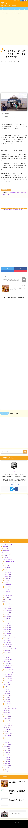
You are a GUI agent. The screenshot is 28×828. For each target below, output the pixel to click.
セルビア (7, 650)
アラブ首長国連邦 (8, 659)
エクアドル (7, 587)
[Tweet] (7, 268)
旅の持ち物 (5, 546)
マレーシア (7, 737)
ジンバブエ (7, 703)
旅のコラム (5, 552)
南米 (5, 582)
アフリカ (6, 682)
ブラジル (7, 597)
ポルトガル (7, 765)
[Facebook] (23, 0)
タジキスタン (8, 676)
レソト (6, 706)
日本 (6, 771)
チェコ (6, 623)
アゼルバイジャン (8, 669)
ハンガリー (7, 625)
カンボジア (7, 738)
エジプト (7, 684)
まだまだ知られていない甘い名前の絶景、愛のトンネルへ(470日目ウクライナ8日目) (17, 792)
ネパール (7, 721)
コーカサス (6, 661)
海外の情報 (4, 555)
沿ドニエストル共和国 (9, 637)
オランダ (7, 752)
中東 (5, 654)
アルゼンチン (8, 595)
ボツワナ (7, 701)
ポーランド (7, 621)
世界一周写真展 (6, 554)
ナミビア (7, 710)
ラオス (6, 742)
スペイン (7, 763)
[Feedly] (27, 0)
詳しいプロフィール (15, 484)
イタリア (7, 757)
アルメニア (7, 667)
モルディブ (7, 718)
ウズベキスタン (8, 674)
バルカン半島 (7, 638)
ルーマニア (7, 633)
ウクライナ (17, 61)
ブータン (7, 723)
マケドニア (7, 642)
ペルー (6, 589)
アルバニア (7, 640)
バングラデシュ (8, 725)
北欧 (5, 601)
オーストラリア (8, 559)
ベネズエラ (7, 586)
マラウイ (7, 697)
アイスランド (8, 604)
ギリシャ (7, 761)
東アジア (6, 767)
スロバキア (7, 627)
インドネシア (8, 735)
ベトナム (7, 740)
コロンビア (7, 584)
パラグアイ (7, 599)
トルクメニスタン (8, 672)
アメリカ (7, 567)
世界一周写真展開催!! (16, 0)
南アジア (6, 714)
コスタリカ (7, 578)
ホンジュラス (8, 574)
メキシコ (7, 569)
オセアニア (6, 557)
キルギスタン (8, 678)
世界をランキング (7, 544)
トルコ (6, 655)
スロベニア (7, 652)
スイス (6, 754)
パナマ (6, 580)
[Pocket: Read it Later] (20, 271)
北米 (5, 563)
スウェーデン (8, 608)
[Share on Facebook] (20, 268)
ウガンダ (7, 691)
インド (7, 720)
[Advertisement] (14, 30)
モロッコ (7, 712)
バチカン (7, 759)
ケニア (6, 689)
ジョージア (7, 663)
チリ (6, 593)
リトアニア (7, 612)
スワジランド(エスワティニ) (11, 708)
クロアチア (7, 646)
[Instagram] (25, 0)
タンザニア (7, 695)
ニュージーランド (9, 561)
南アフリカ (7, 704)
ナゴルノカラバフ (8, 665)
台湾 (6, 769)
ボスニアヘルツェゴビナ (10, 648)
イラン (6, 657)
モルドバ (7, 635)
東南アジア (7, 727)
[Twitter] (21, 0)
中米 (5, 570)
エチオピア (7, 687)
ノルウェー (7, 606)
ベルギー (7, 750)
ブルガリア (7, 631)
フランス (7, 748)
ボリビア (7, 591)
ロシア (6, 614)
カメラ (5, 548)
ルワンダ (7, 693)
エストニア (7, 616)
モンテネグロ (8, 644)
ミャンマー (7, 744)
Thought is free (21, 824)
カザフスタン (8, 680)
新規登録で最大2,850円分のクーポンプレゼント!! (15, 209)
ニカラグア (7, 576)
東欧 (5, 620)
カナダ (6, 565)
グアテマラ (7, 572)
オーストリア (8, 755)
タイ (6, 731)
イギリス (7, 603)
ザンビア (7, 699)
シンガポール (8, 733)
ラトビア (7, 618)
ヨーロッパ (6, 746)
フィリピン (7, 729)
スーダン (7, 686)
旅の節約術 (5, 550)
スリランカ (7, 716)
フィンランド (8, 610)
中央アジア (6, 671)
